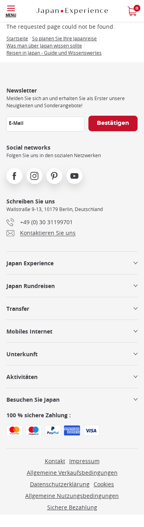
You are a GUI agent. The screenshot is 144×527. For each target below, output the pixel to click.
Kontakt (55, 461)
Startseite (17, 38)
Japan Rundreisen (30, 286)
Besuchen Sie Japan (33, 399)
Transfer (17, 308)
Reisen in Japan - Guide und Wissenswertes (54, 52)
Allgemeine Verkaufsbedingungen (72, 472)
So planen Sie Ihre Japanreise (64, 38)
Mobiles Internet (29, 331)
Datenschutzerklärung (60, 484)
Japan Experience (30, 263)
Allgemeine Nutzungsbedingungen (72, 495)
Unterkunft (22, 354)
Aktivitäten (22, 377)
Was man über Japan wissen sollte (44, 45)
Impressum (84, 461)
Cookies (104, 484)
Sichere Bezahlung (72, 507)
